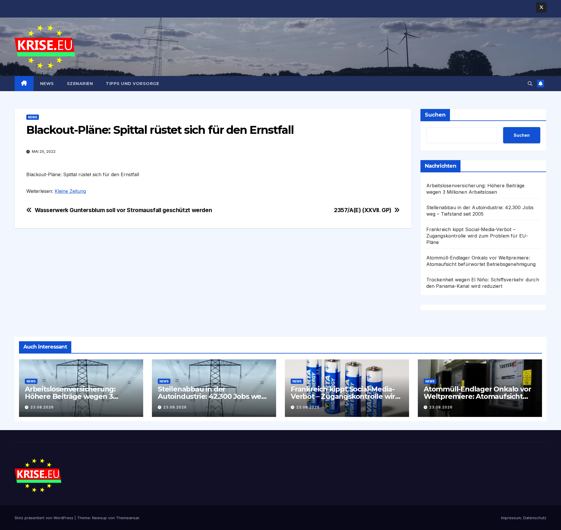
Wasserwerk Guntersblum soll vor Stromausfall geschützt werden (123, 210)
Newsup (99, 517)
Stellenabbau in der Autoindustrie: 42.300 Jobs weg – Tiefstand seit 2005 (212, 396)
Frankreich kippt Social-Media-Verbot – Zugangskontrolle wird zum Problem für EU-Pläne (477, 235)
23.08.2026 (42, 407)
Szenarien (80, 83)
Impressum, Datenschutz (523, 517)
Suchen (435, 115)
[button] (530, 83)
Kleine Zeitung (70, 191)
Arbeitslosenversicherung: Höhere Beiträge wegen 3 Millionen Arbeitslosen (70, 396)
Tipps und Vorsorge (132, 83)
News (47, 83)
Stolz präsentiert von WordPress (45, 517)
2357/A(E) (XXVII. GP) (362, 210)
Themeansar (127, 517)
